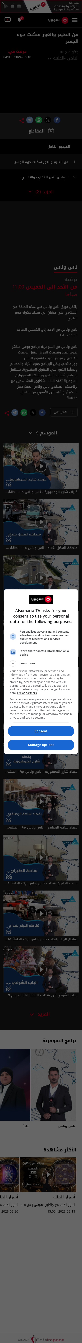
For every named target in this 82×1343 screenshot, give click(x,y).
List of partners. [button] (27, 693)
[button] (41, 663)
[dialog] (41, 671)
